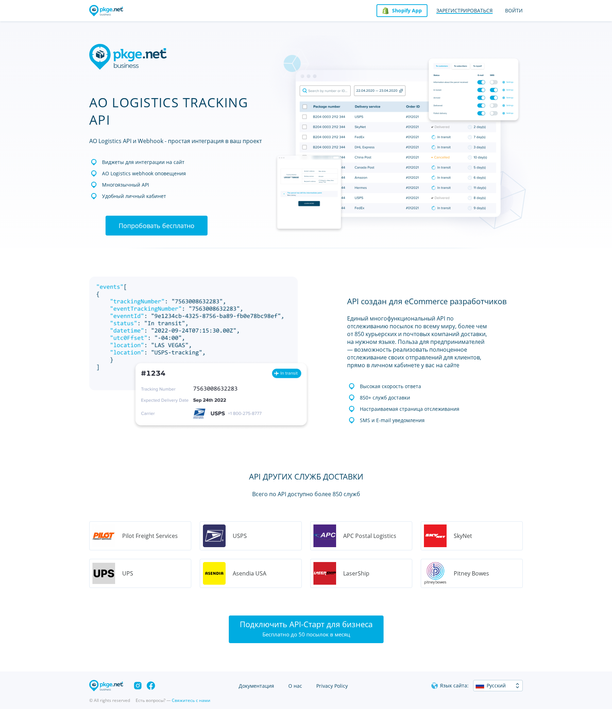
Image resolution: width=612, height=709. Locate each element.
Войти (514, 10)
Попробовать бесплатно (156, 225)
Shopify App (407, 10)
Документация (256, 685)
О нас (295, 685)
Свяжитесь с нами (191, 700)
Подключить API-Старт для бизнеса (306, 628)
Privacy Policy (332, 685)
